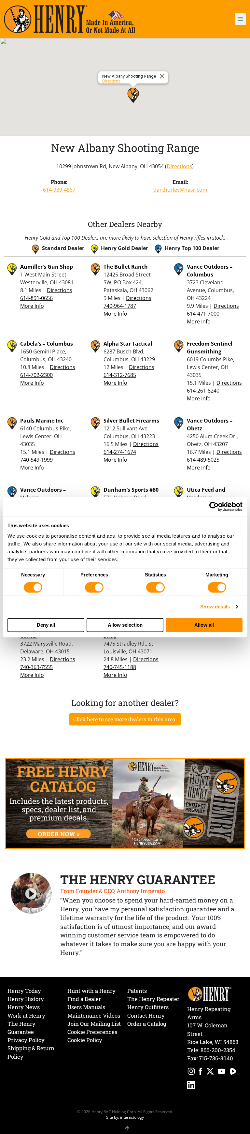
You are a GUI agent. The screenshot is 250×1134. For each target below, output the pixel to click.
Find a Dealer (84, 999)
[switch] (94, 587)
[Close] (163, 76)
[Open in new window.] (191, 1072)
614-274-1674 (120, 451)
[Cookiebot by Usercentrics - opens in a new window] (214, 507)
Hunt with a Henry (91, 990)
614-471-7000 (203, 313)
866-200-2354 (218, 1050)
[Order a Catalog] (125, 803)
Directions (111, 81)
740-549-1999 (36, 459)
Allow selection (125, 625)
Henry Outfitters (148, 1007)
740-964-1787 (120, 305)
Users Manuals (86, 1007)
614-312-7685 (120, 375)
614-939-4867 (59, 189)
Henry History (25, 999)
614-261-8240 (203, 390)
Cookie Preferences (92, 1032)
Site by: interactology (125, 1117)
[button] (221, 19)
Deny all (46, 625)
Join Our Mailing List (94, 1023)
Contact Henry (146, 1015)
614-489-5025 (203, 459)
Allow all (204, 625)
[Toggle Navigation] (240, 19)
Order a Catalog (146, 1023)
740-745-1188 (120, 667)
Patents (137, 990)
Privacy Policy (26, 1040)
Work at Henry (26, 1015)
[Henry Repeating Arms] (69, 19)
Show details (215, 606)
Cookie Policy (84, 1040)
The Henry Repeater (153, 999)
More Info (32, 305)
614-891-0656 (36, 298)
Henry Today (24, 990)
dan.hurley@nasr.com (180, 189)
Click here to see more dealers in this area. (125, 719)
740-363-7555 (36, 667)
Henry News (23, 1007)
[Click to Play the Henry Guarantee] (31, 893)
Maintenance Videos (93, 1015)
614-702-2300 (36, 375)
